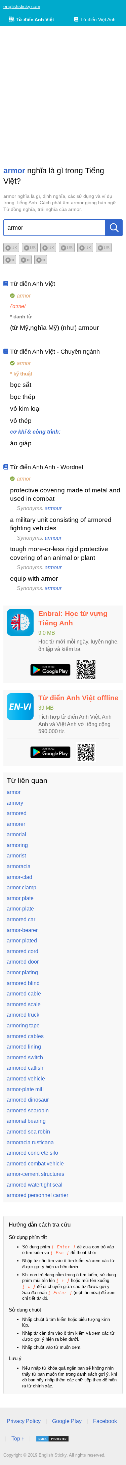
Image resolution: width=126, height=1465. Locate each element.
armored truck (23, 1015)
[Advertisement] (63, 96)
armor (13, 792)
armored (17, 813)
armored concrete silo (32, 1153)
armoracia (19, 866)
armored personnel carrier (37, 1195)
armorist (16, 855)
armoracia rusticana (30, 1142)
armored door (23, 962)
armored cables (25, 1036)
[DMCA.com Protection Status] (52, 1439)
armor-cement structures (35, 1174)
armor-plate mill (25, 1089)
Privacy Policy (24, 1421)
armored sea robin (28, 1132)
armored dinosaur (28, 1100)
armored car (21, 919)
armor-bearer (22, 930)
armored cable (24, 993)
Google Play (67, 1421)
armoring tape (23, 1025)
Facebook (105, 1421)
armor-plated (22, 940)
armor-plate (20, 909)
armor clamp (21, 887)
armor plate (20, 898)
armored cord (22, 951)
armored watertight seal (34, 1185)
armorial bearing (26, 1121)
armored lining (24, 1047)
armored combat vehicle (35, 1163)
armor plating (22, 972)
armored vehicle (26, 1078)
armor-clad (19, 877)
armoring (17, 845)
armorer (16, 824)
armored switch (25, 1057)
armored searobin (28, 1110)
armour (53, 508)
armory (15, 803)
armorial (16, 834)
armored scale (24, 1004)
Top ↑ (17, 1438)
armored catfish (25, 1068)
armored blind (23, 983)
